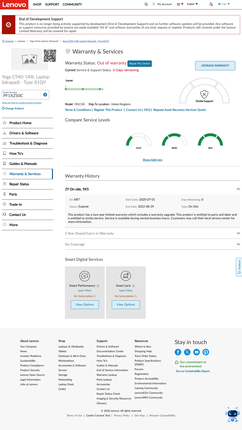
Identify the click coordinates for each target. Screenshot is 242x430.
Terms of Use (74, 415)
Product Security (30, 370)
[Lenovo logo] (14, 4)
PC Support (8, 41)
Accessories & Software (72, 365)
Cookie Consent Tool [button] (98, 415)
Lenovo (115, 411)
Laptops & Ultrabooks (71, 346)
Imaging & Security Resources (114, 398)
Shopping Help (143, 351)
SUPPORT (52, 4)
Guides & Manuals (107, 365)
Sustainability (28, 361)
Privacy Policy (122, 415)
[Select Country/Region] (180, 4)
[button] (146, 4)
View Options (85, 304)
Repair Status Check (108, 394)
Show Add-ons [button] (152, 159)
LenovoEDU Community (149, 393)
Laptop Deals (66, 384)
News (23, 351)
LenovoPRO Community (149, 397)
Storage (62, 375)
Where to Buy (143, 346)
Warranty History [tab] (82, 176)
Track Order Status (145, 356)
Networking (65, 379)
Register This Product (108, 109)
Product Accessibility (147, 379)
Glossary (101, 403)
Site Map (139, 415)
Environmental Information (150, 383)
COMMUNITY (72, 4)
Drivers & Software (108, 346)
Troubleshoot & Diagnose (111, 356)
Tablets (62, 351)
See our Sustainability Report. (193, 371)
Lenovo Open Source (32, 375)
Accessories (103, 384)
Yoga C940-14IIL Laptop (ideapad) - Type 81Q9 (85, 41)
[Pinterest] (205, 353)
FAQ (147, 109)
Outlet (62, 389)
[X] (187, 353)
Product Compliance (32, 365)
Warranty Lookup (107, 375)
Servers (62, 370)
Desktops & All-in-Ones (72, 356)
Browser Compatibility (162, 415)
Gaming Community (146, 388)
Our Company (28, 346)
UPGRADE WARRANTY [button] (215, 65)
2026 (107, 411)
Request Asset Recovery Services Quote (179, 109)
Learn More (84, 290)
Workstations (66, 361)
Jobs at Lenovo (29, 384)
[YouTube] (196, 353)
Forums (139, 369)
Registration (142, 374)
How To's (102, 361)
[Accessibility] (203, 4)
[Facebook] (178, 353)
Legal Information (30, 379)
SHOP (37, 4)
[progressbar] (103, 84)
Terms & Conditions (78, 109)
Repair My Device (139, 63)
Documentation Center (110, 351)
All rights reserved (130, 411)
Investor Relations (30, 356)
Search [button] (45, 95)
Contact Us (133, 109)
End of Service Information (112, 370)
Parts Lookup (104, 379)
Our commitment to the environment (193, 364)
